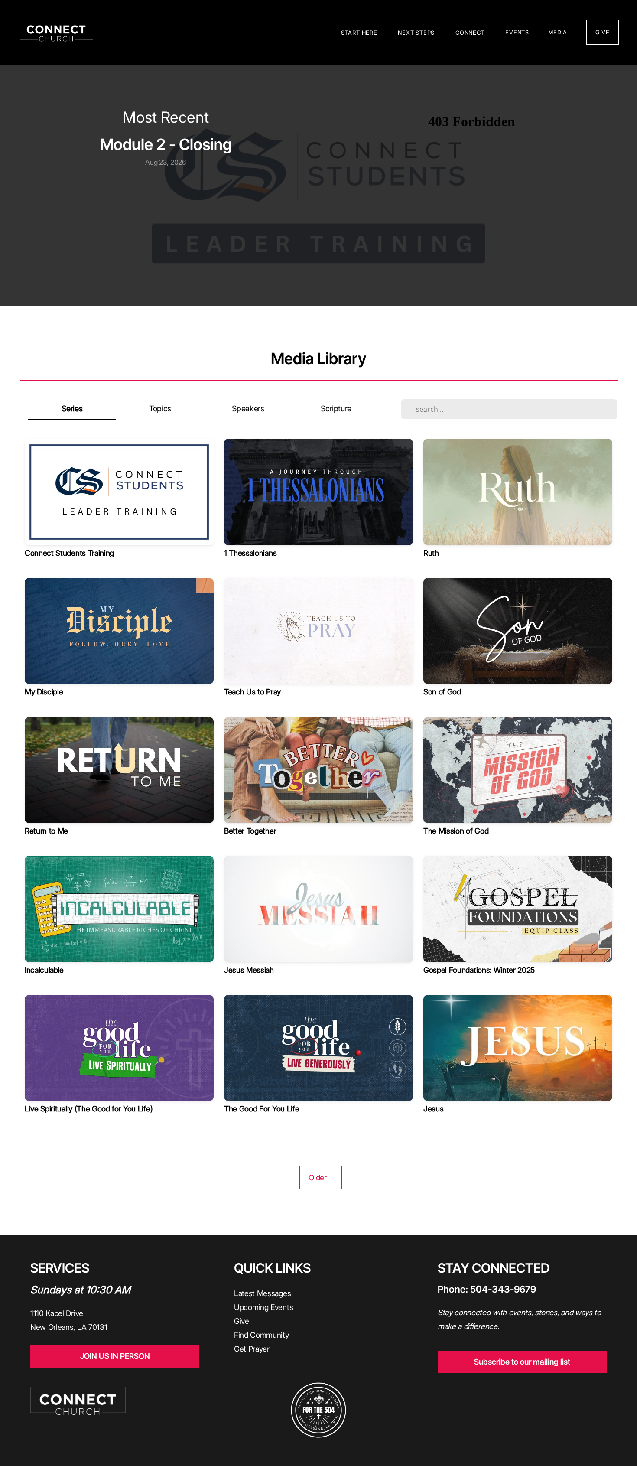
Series (72, 408)
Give (241, 1321)
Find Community (261, 1334)
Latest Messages (263, 1293)
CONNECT (470, 32)
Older (320, 1177)
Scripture (336, 408)
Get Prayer (252, 1348)
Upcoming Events (264, 1307)
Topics (160, 408)
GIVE (602, 32)
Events (517, 32)
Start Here (360, 32)
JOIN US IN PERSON (115, 1356)
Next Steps (417, 32)
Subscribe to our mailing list (522, 1361)
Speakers (248, 408)
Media (557, 32)
